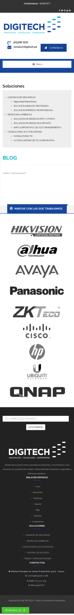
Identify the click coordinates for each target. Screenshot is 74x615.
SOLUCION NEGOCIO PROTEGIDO (31, 106)
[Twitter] (62, 10)
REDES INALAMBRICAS (20, 114)
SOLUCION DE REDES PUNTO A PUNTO (34, 119)
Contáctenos (38, 521)
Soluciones (38, 492)
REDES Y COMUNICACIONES (37, 558)
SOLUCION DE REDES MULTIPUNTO (32, 123)
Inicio (37, 486)
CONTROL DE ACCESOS (38, 552)
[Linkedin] (67, 10)
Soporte (37, 504)
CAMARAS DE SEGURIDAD (22, 97)
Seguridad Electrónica (25, 101)
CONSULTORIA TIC (23, 136)
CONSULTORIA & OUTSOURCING (25, 131)
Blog (38, 510)
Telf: (31, 581)
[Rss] (70, 10)
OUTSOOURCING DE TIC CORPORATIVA (34, 140)
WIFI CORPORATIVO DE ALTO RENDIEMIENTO (37, 127)
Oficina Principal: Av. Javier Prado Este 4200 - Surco (37, 571)
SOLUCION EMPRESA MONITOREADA (33, 110)
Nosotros (38, 516)
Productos (37, 498)
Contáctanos (56, 47)
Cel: (32, 585)
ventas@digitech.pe (37, 576)
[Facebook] (59, 10)
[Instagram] (65, 10)
